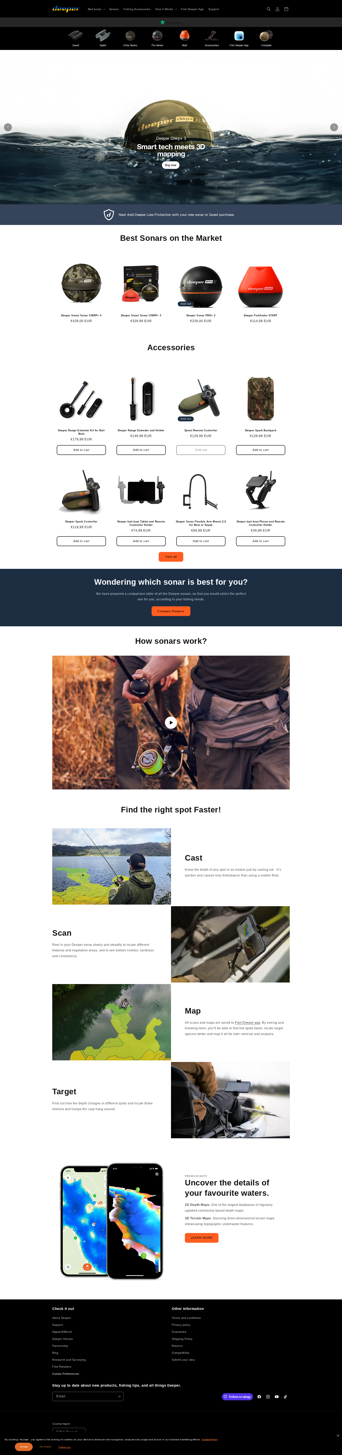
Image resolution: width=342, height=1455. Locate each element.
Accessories (212, 45)
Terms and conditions (186, 1317)
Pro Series (157, 45)
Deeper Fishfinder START (260, 315)
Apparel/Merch (62, 1331)
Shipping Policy (182, 1338)
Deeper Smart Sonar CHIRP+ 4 (81, 315)
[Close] (338, 1436)
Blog (55, 1352)
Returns (177, 1345)
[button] (96, 9)
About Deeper (61, 1317)
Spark (103, 45)
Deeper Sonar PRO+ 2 (200, 315)
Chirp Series (130, 45)
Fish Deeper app (247, 1022)
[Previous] (8, 127)
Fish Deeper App (239, 45)
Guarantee (179, 1331)
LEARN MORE (202, 1237)
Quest (75, 45)
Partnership (60, 1345)
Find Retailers (61, 1366)
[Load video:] (171, 722)
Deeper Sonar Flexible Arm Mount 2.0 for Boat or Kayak (201, 523)
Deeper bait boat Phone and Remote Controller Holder (261, 523)
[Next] (334, 127)
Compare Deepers (171, 611)
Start (184, 45)
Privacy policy (181, 1324)
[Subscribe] (119, 1396)
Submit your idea (183, 1359)
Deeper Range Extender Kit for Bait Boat (81, 432)
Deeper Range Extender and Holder (141, 430)
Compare (266, 45)
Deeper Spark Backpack (260, 430)
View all (171, 556)
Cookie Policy (210, 1439)
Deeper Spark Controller (81, 521)
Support (57, 1324)
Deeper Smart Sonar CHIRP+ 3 (141, 315)
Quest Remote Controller (201, 430)
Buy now (170, 165)
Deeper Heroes (62, 1338)
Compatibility (180, 1352)
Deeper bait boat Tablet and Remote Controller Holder (141, 523)
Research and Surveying (69, 1359)
